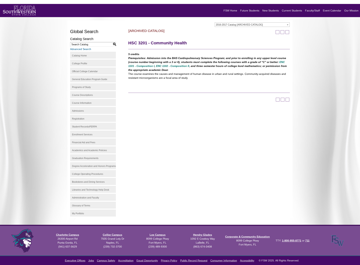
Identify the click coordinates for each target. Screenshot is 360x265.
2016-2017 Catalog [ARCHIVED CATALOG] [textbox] (239, 24)
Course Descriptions (82, 95)
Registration (78, 118)
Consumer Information (223, 260)
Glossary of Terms (81, 205)
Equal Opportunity (147, 260)
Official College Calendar (85, 71)
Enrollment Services (82, 134)
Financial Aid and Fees (83, 142)
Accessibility (247, 260)
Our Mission (351, 10)
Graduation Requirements (85, 158)
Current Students (292, 10)
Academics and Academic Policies (89, 150)
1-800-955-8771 (291, 240)
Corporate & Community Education (247, 236)
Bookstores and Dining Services (88, 182)
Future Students (249, 10)
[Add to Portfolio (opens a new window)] (277, 32)
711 (307, 240)
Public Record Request (193, 260)
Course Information (82, 103)
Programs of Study (81, 87)
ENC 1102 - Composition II (172, 65)
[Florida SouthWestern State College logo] (19, 10)
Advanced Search (80, 49)
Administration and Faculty (85, 197)
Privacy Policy (169, 260)
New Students (270, 10)
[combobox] (252, 24)
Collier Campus (112, 234)
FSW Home (230, 10)
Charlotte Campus (67, 234)
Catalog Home (79, 55)
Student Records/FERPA (84, 126)
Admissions (78, 111)
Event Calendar (332, 10)
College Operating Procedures (87, 174)
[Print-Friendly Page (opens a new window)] (282, 32)
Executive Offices (75, 260)
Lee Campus (158, 234)
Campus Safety (106, 260)
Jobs (91, 260)
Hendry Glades (202, 234)
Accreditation (126, 260)
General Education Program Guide (89, 79)
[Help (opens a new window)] (287, 32)
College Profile (79, 63)
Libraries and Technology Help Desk (90, 190)
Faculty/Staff (312, 10)
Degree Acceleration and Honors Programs (94, 166)
